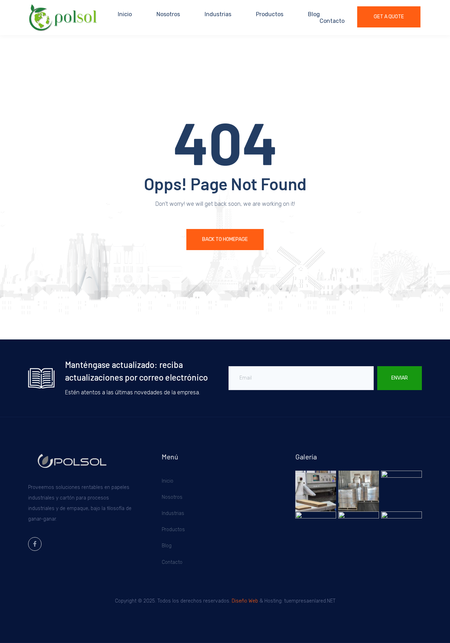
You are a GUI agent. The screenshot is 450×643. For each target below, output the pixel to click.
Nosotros (168, 14)
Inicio (125, 14)
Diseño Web (245, 601)
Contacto (332, 21)
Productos (269, 14)
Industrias (218, 14)
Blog (314, 14)
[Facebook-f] (34, 543)
